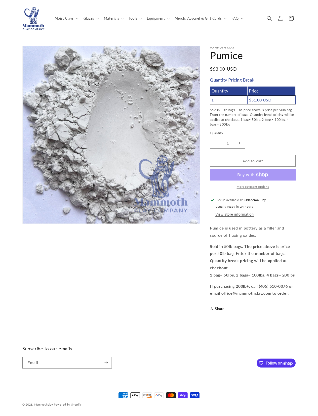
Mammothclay (43, 404)
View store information (234, 214)
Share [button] (219, 309)
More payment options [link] (253, 186)
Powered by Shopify (68, 404)
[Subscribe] (106, 363)
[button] (66, 18)
